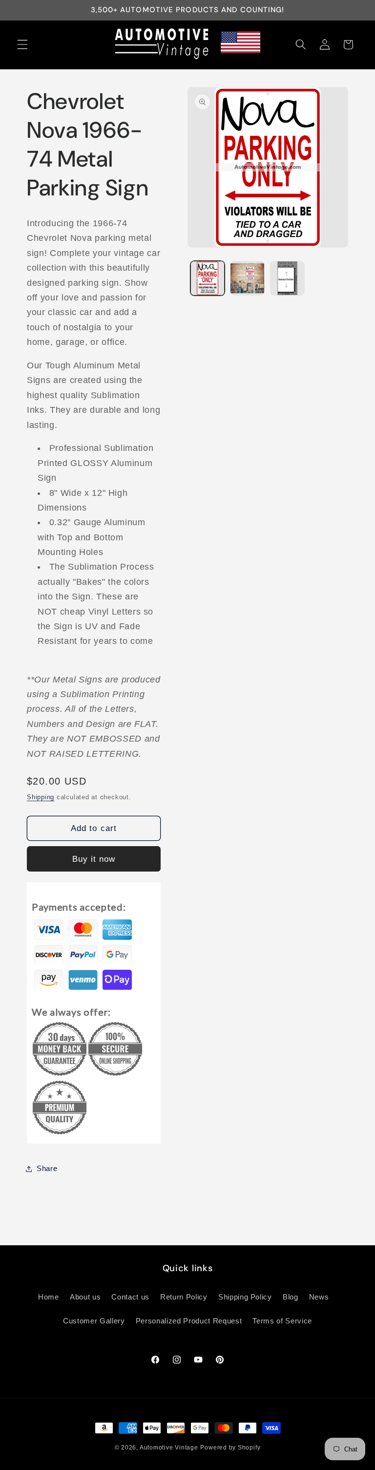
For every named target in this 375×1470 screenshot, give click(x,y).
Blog (290, 1297)
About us (85, 1297)
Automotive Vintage (169, 1447)
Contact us (130, 1297)
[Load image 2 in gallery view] (247, 278)
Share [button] (47, 1168)
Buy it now (94, 858)
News (319, 1297)
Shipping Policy (245, 1297)
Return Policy (184, 1297)
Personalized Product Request (189, 1321)
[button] (22, 44)
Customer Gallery (94, 1321)
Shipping (40, 797)
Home (48, 1297)
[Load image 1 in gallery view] (207, 278)
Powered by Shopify (230, 1447)
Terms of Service (282, 1321)
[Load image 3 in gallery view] (287, 278)
